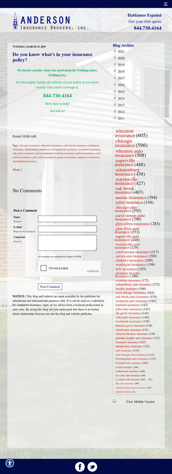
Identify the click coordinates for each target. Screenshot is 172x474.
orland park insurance (128, 330)
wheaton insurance (51, 145)
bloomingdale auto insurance (132, 359)
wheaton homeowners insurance (131, 387)
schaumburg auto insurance (134, 284)
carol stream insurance (133, 251)
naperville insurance (125, 162)
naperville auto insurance (127, 238)
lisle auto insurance (125, 383)
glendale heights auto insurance (134, 338)
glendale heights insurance (127, 274)
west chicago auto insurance (131, 355)
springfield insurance (24, 161)
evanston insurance (128, 280)
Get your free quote (145, 21)
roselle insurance (124, 367)
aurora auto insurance (132, 256)
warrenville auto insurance (127, 246)
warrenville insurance (126, 181)
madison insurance (88, 157)
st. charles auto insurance (128, 379)
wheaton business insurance (132, 334)
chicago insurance (29, 145)
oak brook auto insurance (132, 296)
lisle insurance (126, 268)
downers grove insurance (130, 325)
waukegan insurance (131, 264)
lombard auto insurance (127, 371)
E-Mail (18, 227)
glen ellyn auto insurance (127, 230)
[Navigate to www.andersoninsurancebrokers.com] (147, 379)
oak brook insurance (75, 145)
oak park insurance (23, 153)
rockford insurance (123, 391)
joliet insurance (85, 153)
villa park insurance (128, 317)
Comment (19, 237)
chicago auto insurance (126, 209)
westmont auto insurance (132, 301)
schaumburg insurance (37, 149)
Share (16, 169)
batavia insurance (65, 153)
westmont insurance (129, 321)
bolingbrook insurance (64, 149)
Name (17, 217)
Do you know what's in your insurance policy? (53, 57)
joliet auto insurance (129, 309)
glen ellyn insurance (44, 157)
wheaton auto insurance (129, 152)
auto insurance (124, 350)
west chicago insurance (131, 292)
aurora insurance (44, 153)
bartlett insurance (127, 288)
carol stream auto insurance (130, 217)
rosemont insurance (89, 149)
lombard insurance (128, 305)
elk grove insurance (128, 313)
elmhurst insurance (130, 260)
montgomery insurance (129, 346)
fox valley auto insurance (128, 375)
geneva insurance (67, 157)
